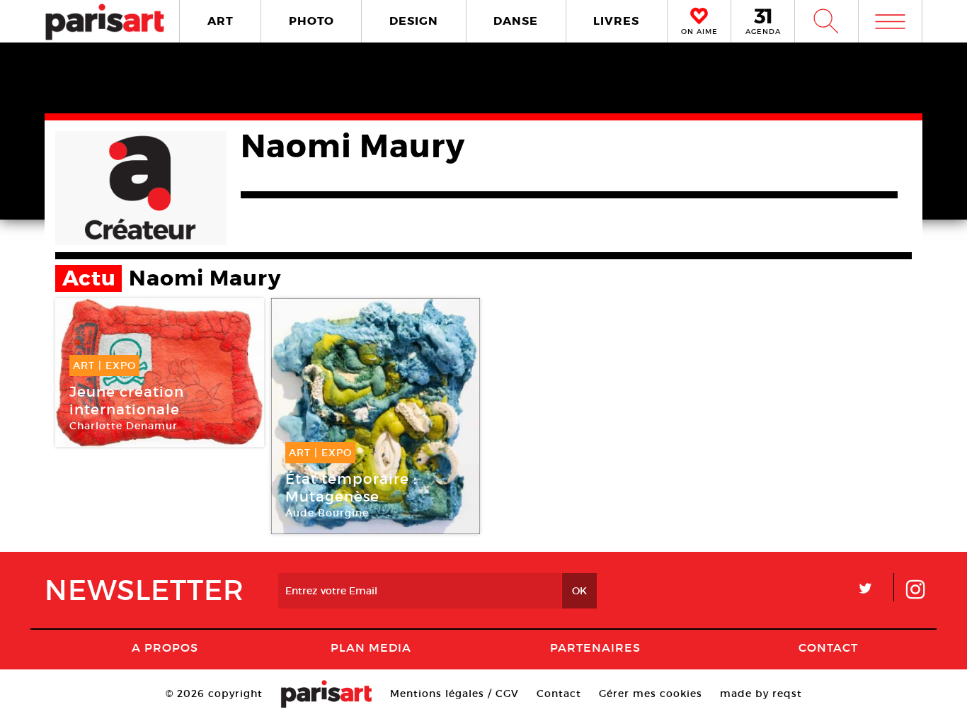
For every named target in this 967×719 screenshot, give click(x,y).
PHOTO (311, 20)
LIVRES (616, 20)
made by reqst (761, 693)
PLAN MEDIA (371, 647)
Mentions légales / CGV (454, 693)
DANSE (515, 20)
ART (220, 20)
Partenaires (595, 647)
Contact (828, 647)
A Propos (165, 647)
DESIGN (413, 20)
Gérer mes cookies (650, 693)
